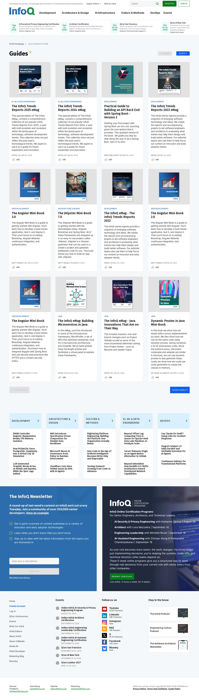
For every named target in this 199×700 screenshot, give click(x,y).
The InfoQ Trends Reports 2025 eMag (25, 108)
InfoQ (14, 155)
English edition (93, 4)
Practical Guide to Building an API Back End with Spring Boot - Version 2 (122, 111)
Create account (17, 606)
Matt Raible (17, 263)
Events (168, 12)
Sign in (183, 3)
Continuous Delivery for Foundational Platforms (173, 462)
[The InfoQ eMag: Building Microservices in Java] (76, 294)
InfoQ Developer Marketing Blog (17, 653)
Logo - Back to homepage (22, 11)
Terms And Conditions (157, 689)
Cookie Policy (174, 689)
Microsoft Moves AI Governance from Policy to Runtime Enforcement (60, 455)
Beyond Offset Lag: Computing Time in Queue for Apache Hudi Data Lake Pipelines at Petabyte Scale (136, 438)
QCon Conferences (18, 616)
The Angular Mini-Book (28, 321)
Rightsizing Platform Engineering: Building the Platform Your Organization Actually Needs (98, 438)
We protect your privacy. (19, 577)
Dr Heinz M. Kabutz (160, 373)
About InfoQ (15, 636)
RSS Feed (31, 53)
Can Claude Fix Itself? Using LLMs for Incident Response (173, 436)
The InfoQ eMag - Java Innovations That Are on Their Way (121, 324)
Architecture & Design (75, 12)
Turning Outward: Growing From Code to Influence (99, 469)
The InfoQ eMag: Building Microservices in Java (75, 322)
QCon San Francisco (71, 647)
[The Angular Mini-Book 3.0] (30, 186)
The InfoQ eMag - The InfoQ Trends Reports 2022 (119, 216)
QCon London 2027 (71, 662)
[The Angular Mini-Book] (30, 294)
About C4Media (16, 641)
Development (47, 12)
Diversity (13, 661)
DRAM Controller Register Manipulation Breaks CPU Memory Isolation (24, 437)
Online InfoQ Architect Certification (72, 619)
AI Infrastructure (105, 12)
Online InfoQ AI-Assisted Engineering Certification (74, 639)
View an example (37, 513)
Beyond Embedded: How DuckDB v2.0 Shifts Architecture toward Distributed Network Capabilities (136, 468)
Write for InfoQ (16, 626)
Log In (12, 611)
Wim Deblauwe (111, 155)
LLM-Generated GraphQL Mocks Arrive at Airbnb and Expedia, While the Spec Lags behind (24, 468)
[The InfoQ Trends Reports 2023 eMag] (169, 79)
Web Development (20, 209)
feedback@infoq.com (18, 691)
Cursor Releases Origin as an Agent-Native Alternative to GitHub (136, 453)
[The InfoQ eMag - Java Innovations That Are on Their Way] (122, 294)
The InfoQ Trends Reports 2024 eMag (72, 108)
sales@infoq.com (37, 689)
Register (169, 3)
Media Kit (13, 646)
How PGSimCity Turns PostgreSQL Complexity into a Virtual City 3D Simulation (25, 452)
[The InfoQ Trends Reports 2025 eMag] (30, 79)
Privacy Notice (139, 689)
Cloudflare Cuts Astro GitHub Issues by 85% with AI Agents (61, 469)
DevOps (155, 12)
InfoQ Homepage (16, 44)
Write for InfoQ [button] (110, 4)
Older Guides (178, 390)
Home (12, 601)
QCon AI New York (70, 655)
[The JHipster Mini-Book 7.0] (76, 186)
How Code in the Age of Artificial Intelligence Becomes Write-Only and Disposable (99, 455)
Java (60, 316)
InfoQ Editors (15, 631)
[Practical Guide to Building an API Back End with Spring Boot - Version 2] (122, 79)
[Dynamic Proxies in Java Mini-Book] (169, 294)
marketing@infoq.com (80, 689)
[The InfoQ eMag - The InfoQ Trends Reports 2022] (122, 186)
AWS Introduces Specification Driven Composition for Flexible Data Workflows (60, 438)
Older (182, 53)
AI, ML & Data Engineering (23, 101)
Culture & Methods (132, 12)
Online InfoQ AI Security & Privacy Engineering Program (78, 609)
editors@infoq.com (59, 689)
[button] (34, 571)
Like (18, 160)
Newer (166, 53)
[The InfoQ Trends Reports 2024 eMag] (76, 79)
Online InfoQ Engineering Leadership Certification (74, 629)
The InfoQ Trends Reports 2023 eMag (164, 108)
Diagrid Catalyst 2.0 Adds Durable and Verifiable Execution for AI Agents (173, 450)
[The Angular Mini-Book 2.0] (169, 186)
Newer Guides (21, 390)
